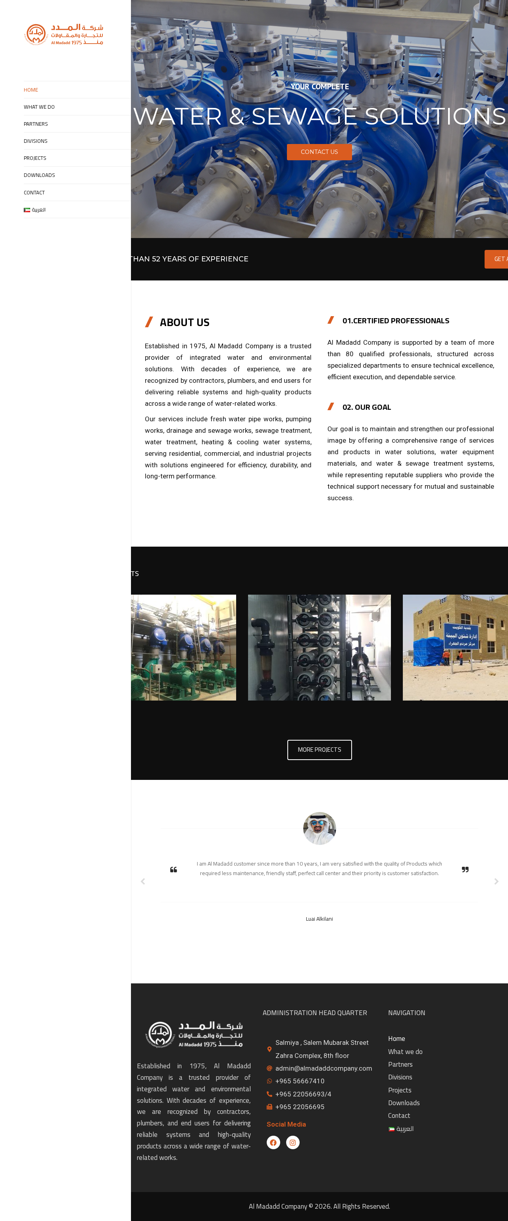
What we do (39, 106)
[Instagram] (293, 1142)
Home (31, 89)
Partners (36, 124)
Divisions (36, 141)
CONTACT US (319, 152)
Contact (34, 192)
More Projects (319, 749)
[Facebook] (273, 1142)
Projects (35, 158)
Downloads (39, 175)
